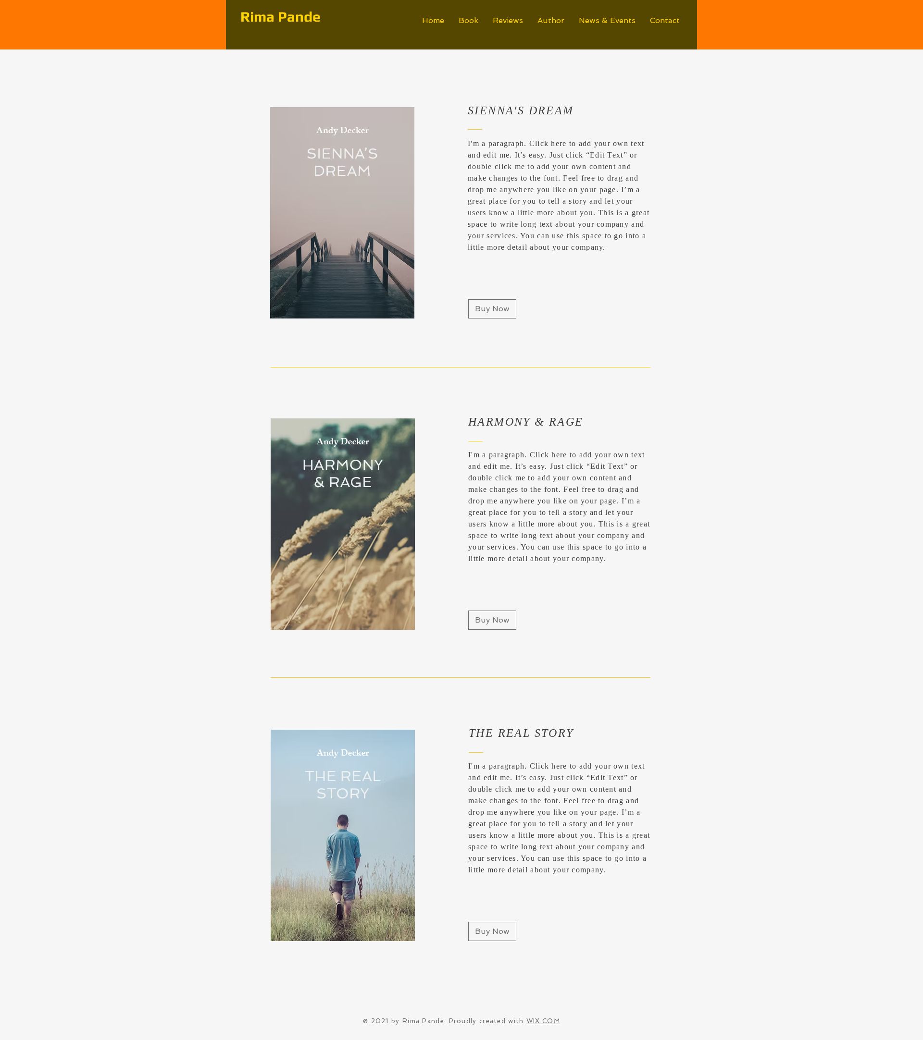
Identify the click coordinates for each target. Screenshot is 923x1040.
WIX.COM (543, 1021)
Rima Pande (280, 16)
